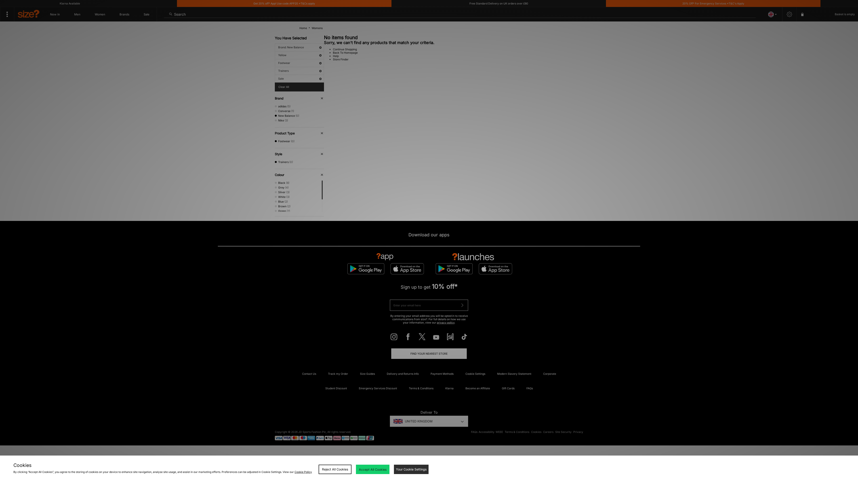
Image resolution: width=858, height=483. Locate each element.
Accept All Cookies (373, 469)
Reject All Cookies (335, 469)
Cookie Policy (303, 472)
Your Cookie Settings (411, 469)
